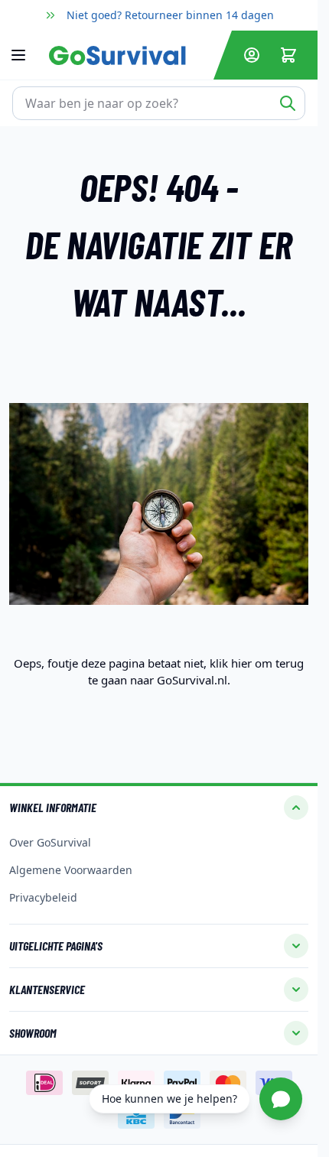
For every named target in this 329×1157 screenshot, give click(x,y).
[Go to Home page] (128, 55)
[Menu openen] (26, 55)
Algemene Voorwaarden (70, 870)
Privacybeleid (43, 897)
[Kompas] (158, 504)
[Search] (288, 103)
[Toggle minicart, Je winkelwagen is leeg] (288, 55)
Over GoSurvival (50, 842)
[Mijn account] (252, 55)
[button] (158, 807)
